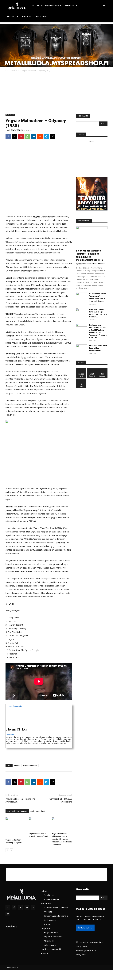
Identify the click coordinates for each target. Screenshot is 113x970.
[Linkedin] (33, 136)
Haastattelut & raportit (20, 16)
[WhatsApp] (27, 136)
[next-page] (11, 850)
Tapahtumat (49, 895)
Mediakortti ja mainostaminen (89, 942)
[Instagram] (14, 907)
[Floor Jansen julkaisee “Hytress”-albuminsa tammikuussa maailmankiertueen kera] (91, 236)
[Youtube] (8, 914)
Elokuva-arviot (50, 945)
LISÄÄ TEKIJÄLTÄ (37, 811)
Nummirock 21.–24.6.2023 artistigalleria (60, 800)
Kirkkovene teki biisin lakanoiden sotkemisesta (98, 348)
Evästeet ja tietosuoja (86, 950)
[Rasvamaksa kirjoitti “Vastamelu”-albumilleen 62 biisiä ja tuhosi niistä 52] (81, 296)
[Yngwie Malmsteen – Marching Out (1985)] (16, 827)
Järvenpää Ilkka (17, 130)
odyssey (17, 765)
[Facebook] (8, 136)
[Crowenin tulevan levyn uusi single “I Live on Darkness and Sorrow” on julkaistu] (81, 312)
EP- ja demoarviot (52, 932)
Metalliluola (52, 5)
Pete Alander (99, 263)
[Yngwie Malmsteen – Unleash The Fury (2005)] (39, 824)
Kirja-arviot (48, 940)
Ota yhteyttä (81, 946)
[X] (14, 136)
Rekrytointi (48, 924)
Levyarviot (69, 5)
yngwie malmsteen (30, 765)
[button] (104, 5)
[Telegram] (46, 136)
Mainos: (81, 134)
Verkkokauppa (50, 920)
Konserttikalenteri (51, 899)
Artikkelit (41, 16)
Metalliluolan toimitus (84, 263)
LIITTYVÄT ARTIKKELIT (17, 811)
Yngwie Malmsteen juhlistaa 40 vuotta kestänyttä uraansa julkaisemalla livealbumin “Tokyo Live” (62, 839)
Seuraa (92, 369)
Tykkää (81, 369)
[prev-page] (7, 850)
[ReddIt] (40, 136)
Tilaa (81, 380)
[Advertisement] (56, 93)
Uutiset (37, 5)
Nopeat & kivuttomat (53, 936)
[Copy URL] (52, 136)
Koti (7, 71)
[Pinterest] (21, 136)
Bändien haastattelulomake (56, 916)
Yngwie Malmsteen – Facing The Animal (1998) (20, 800)
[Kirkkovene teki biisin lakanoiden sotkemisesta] (81, 348)
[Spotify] (27, 907)
